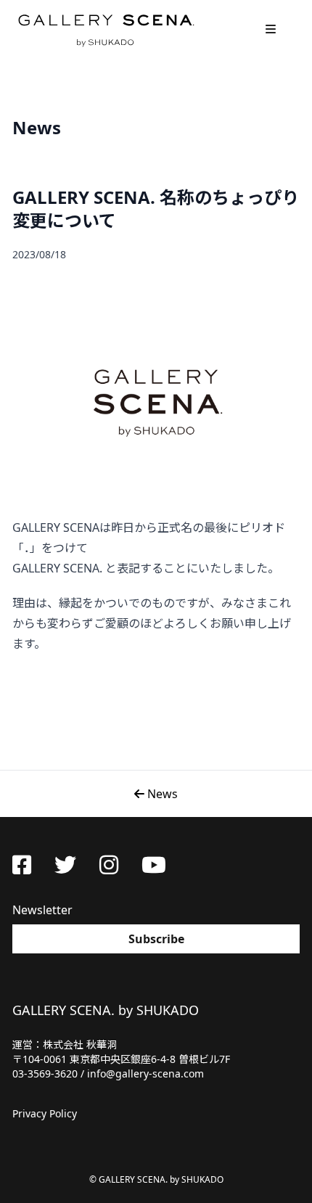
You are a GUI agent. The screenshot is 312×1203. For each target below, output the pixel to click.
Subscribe (156, 939)
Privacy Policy (44, 1113)
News (161, 794)
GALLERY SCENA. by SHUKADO (105, 29)
